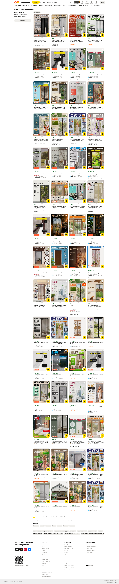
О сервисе (66, 550)
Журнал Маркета (67, 554)
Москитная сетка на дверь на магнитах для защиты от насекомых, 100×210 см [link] (77, 75)
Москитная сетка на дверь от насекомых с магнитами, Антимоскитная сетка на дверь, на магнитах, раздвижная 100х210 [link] (59, 173)
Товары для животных (46, 570)
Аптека (43, 557)
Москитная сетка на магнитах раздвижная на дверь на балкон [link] (58, 240)
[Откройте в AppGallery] (25, 550)
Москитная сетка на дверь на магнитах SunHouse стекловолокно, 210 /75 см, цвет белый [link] (95, 507)
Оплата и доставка (68, 546)
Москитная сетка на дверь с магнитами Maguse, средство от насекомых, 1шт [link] (40, 207)
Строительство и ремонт (47, 572)
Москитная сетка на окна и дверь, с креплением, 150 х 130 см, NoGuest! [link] (41, 442)
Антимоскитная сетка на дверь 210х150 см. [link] (58, 407)
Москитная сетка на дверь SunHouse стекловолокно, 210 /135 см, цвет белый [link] (59, 343)
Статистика (5, 581)
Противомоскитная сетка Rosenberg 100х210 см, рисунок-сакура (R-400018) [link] (95, 273)
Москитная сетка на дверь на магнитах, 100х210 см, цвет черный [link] (95, 306)
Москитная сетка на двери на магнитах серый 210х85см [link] (95, 375)
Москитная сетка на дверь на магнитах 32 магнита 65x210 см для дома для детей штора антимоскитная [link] (77, 375)
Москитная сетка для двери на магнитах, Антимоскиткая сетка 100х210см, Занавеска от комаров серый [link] (41, 407)
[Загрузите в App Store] (17, 550)
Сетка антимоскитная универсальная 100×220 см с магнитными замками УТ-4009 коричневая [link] (77, 343)
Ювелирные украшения (46, 576)
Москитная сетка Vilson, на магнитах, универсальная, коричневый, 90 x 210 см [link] (95, 108)
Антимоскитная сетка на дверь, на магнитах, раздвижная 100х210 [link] (40, 108)
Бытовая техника (45, 548)
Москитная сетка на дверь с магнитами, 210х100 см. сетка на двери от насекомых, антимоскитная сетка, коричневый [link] (41, 75)
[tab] (17, 5)
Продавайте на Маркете (69, 567)
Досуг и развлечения (46, 544)
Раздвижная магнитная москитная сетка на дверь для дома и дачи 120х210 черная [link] (41, 343)
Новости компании (90, 544)
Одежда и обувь (45, 554)
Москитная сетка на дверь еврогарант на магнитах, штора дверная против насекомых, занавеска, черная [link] (95, 75)
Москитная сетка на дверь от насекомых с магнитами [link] (57, 140)
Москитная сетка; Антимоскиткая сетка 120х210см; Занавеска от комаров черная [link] (58, 41)
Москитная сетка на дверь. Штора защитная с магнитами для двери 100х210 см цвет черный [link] (58, 108)
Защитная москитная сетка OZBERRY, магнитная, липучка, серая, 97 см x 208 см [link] (96, 407)
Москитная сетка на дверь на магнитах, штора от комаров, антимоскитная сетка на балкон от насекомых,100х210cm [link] (77, 507)
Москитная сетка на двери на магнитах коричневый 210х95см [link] (41, 240)
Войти (102, 2)
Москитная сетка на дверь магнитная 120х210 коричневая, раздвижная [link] (77, 273)
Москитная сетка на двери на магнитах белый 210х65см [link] (41, 375)
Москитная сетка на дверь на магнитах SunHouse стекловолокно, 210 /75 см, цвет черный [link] (95, 475)
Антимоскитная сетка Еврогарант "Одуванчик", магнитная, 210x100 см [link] (95, 140)
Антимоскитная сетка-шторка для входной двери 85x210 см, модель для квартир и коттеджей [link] (95, 240)
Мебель (43, 546)
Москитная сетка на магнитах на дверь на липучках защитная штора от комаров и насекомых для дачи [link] (95, 343)
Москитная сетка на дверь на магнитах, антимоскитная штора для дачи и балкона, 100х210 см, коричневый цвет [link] (77, 240)
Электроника (44, 552)
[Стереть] (70, 2)
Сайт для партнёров (68, 570)
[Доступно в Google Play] (21, 550)
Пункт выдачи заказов (90, 550)
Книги (43, 565)
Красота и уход (45, 559)
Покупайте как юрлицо (69, 548)
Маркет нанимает (89, 552)
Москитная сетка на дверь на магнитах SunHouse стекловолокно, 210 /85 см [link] (77, 140)
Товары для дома (45, 555)
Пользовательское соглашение (16, 581)
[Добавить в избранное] (48, 16)
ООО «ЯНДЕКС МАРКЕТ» (112, 580)
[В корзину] (48, 35)
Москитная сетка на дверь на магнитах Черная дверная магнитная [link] (95, 41)
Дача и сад (44, 563)
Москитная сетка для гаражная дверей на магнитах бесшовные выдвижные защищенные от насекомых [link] (59, 507)
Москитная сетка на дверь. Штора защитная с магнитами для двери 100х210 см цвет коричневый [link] (40, 273)
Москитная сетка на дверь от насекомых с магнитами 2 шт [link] (75, 307)
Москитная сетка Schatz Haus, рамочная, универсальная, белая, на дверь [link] (59, 375)
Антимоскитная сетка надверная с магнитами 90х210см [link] (77, 108)
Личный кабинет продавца (69, 565)
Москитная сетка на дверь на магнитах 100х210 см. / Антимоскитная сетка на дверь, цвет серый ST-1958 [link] (41, 507)
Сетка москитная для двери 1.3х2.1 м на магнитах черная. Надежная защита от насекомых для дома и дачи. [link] (96, 173)
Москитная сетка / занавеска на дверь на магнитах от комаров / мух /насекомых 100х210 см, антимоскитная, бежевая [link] (95, 207)
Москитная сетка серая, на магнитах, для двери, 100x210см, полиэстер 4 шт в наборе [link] (59, 207)
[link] (36, 526)
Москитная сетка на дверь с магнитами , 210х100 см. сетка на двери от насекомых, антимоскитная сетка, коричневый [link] (41, 173)
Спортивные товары (46, 568)
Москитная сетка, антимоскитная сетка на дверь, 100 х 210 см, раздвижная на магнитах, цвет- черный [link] (76, 475)
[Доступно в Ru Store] (29, 550)
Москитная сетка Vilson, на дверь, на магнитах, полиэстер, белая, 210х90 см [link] (41, 140)
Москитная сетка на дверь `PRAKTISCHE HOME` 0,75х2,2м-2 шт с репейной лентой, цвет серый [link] (77, 173)
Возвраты (66, 552)
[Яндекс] (116, 582)
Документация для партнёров (70, 569)
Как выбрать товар (68, 544)
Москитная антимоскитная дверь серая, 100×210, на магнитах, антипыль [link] (96, 442)
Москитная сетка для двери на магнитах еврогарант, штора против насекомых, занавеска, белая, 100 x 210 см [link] (77, 442)
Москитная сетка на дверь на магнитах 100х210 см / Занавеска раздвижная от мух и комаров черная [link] (59, 442)
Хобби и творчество (46, 561)
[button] (37, 12)
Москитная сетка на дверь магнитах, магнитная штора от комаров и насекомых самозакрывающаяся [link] (59, 306)
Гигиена (43, 550)
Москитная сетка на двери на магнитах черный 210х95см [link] (59, 75)
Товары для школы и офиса (47, 567)
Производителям (89, 548)
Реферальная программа (91, 546)
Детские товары (45, 574)
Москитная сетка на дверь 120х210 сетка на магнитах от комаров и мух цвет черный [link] (41, 41)
